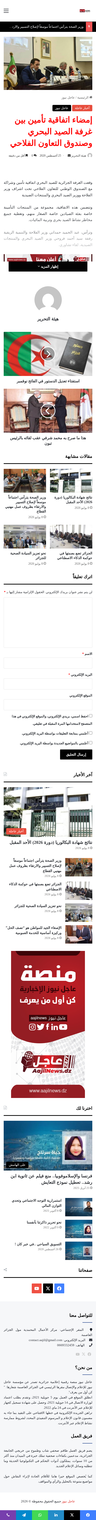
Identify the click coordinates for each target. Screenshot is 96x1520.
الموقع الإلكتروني (80, 695)
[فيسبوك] (89, 1354)
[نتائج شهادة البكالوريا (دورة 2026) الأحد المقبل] (71, 481)
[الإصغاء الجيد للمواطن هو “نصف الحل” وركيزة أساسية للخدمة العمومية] (78, 934)
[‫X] (48, 1288)
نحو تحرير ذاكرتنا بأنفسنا (44, 1222)
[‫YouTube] (37, 1288)
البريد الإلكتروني (80, 674)
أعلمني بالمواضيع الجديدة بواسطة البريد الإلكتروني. (54, 743)
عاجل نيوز (68, 97)
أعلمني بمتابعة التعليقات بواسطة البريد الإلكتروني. (55, 733)
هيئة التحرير (78, 155)
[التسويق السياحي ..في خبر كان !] (78, 1251)
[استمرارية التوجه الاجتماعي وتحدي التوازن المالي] (78, 1207)
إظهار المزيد (49, 266)
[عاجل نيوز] (85, 10)
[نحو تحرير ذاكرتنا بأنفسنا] (78, 1229)
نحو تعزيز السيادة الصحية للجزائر (38, 906)
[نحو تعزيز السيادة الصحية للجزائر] (25, 536)
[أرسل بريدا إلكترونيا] (69, 155)
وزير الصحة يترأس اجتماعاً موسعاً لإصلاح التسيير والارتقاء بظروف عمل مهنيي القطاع (35, 866)
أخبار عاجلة (82, 108)
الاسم (87, 654)
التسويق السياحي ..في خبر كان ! (38, 1244)
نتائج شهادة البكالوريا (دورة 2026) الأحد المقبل (51, 842)
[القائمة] (6, 12)
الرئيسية (83, 97)
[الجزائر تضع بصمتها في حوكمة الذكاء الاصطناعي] (71, 536)
